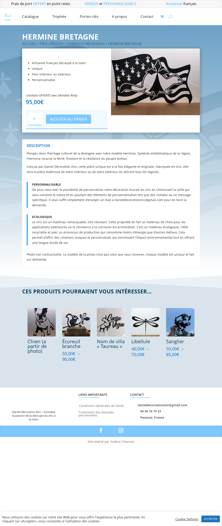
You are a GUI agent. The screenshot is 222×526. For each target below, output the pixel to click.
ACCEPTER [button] (210, 519)
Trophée (59, 16)
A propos (119, 16)
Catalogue (30, 16)
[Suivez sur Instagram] (121, 430)
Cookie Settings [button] (186, 519)
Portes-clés (89, 16)
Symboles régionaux (85, 43)
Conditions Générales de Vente (101, 405)
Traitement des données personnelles (96, 413)
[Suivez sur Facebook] (101, 430)
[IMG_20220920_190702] (155, 114)
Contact (146, 16)
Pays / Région (51, 43)
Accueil (29, 43)
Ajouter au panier (68, 119)
